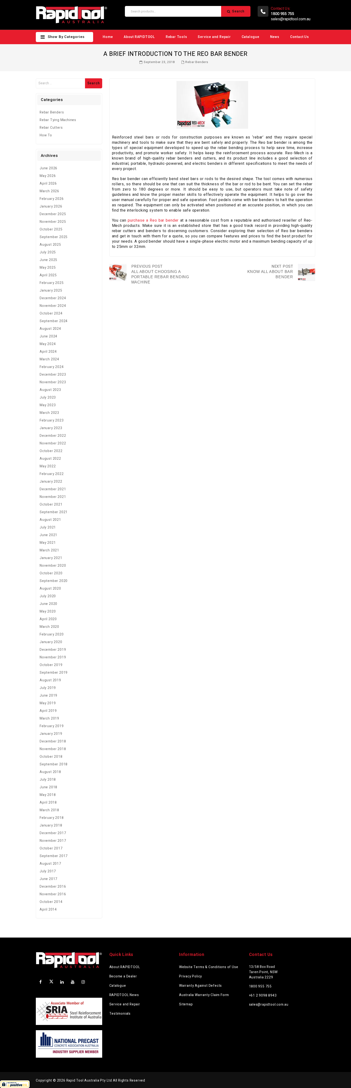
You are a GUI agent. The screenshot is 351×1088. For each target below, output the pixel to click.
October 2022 (51, 450)
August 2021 (50, 519)
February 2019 (52, 726)
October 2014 (51, 901)
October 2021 (51, 504)
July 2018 (48, 779)
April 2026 (48, 183)
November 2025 (53, 221)
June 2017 (48, 878)
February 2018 (52, 817)
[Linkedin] (62, 982)
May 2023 (48, 405)
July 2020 (48, 596)
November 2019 (53, 657)
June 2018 (48, 787)
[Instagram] (83, 982)
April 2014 (48, 909)
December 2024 (53, 298)
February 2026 (52, 198)
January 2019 (51, 733)
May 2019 (48, 703)
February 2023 (52, 420)
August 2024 (50, 328)
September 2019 (54, 672)
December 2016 (53, 886)
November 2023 (53, 382)
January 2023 (51, 428)
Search (238, 11)
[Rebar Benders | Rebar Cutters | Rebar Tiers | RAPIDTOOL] (71, 14)
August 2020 (50, 588)
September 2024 (54, 321)
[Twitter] (51, 982)
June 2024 (48, 336)
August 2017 (50, 863)
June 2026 (48, 168)
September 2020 (54, 580)
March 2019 (49, 718)
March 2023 (49, 412)
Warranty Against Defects (200, 985)
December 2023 (53, 374)
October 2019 (51, 664)
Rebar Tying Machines (58, 120)
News (274, 36)
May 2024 (48, 344)
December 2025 (53, 214)
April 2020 (48, 619)
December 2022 (53, 435)
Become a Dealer (123, 976)
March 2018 (49, 810)
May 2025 (48, 267)
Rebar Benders (196, 62)
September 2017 (54, 856)
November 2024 (53, 305)
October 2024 (51, 313)
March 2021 (49, 550)
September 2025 (54, 237)
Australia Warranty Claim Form (204, 994)
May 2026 (48, 175)
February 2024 (52, 366)
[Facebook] (40, 982)
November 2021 (53, 496)
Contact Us (299, 36)
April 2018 (48, 802)
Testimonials (120, 1013)
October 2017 (51, 848)
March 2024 (49, 359)
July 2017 (48, 871)
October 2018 (51, 756)
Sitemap (186, 1004)
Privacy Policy (190, 976)
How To (46, 135)
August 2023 (50, 389)
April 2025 (48, 275)
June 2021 (48, 535)
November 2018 (53, 749)
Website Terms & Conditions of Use (208, 967)
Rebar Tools (176, 36)
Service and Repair (214, 36)
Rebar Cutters (51, 127)
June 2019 (48, 695)
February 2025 (52, 282)
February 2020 (52, 634)
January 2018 (51, 825)
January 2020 (51, 642)
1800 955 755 (260, 986)
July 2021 (48, 527)
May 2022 (48, 466)
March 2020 (49, 626)
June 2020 (48, 603)
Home (108, 36)
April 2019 (48, 710)
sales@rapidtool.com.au (290, 19)
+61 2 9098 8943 (263, 995)
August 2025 (50, 244)
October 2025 (51, 229)
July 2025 (48, 252)
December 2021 (53, 489)
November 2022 (53, 443)
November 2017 (53, 840)
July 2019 (48, 687)
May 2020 (48, 611)
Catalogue (250, 36)
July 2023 (48, 397)
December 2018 (53, 741)
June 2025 (48, 259)
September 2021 (54, 512)
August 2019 (50, 680)
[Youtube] (72, 982)
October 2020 (51, 573)
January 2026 (51, 206)
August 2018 (50, 771)
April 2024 (48, 351)
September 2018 (54, 764)
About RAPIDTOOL (139, 36)
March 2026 (49, 191)
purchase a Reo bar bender (153, 220)
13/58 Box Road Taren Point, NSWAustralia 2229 (263, 972)
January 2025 (51, 290)
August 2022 (50, 458)
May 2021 (48, 542)
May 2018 (48, 794)
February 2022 (52, 473)
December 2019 (53, 649)
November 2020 (53, 565)
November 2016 (53, 894)
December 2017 (53, 833)
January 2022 (51, 481)
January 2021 (51, 557)
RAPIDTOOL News (124, 994)
